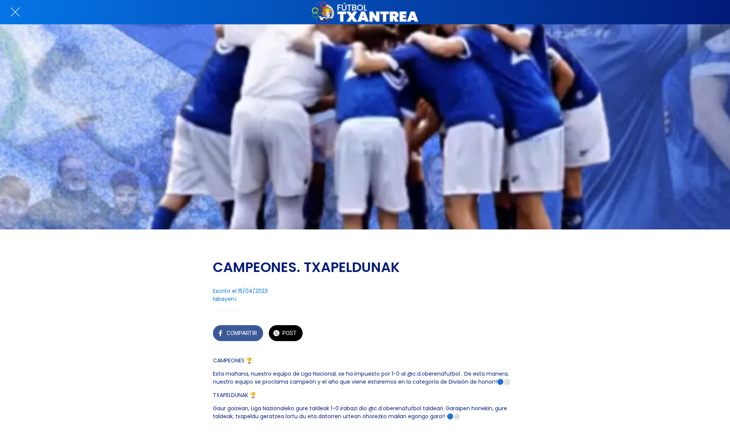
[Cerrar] (15, 12)
